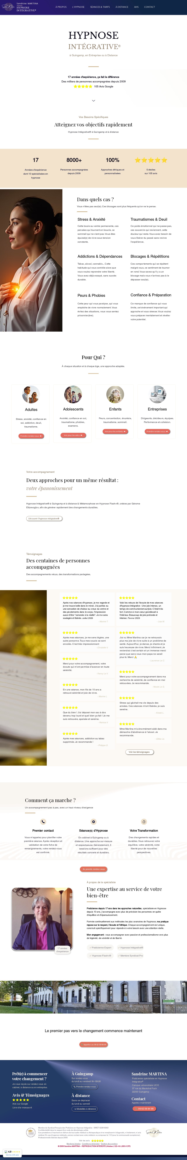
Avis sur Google (20, 1103)
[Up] (93, 97)
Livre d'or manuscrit (22, 1107)
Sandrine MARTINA (149, 1073)
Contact (138, 1098)
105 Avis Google (103, 86)
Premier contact (43, 830)
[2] (93, 822)
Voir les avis (84, 1141)
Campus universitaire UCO (145, 1085)
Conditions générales (90, 1144)
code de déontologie (75, 1130)
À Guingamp (82, 1073)
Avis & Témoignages (30, 1095)
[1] (43, 822)
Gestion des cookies (109, 1144)
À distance (81, 1095)
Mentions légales (73, 1144)
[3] (144, 822)
